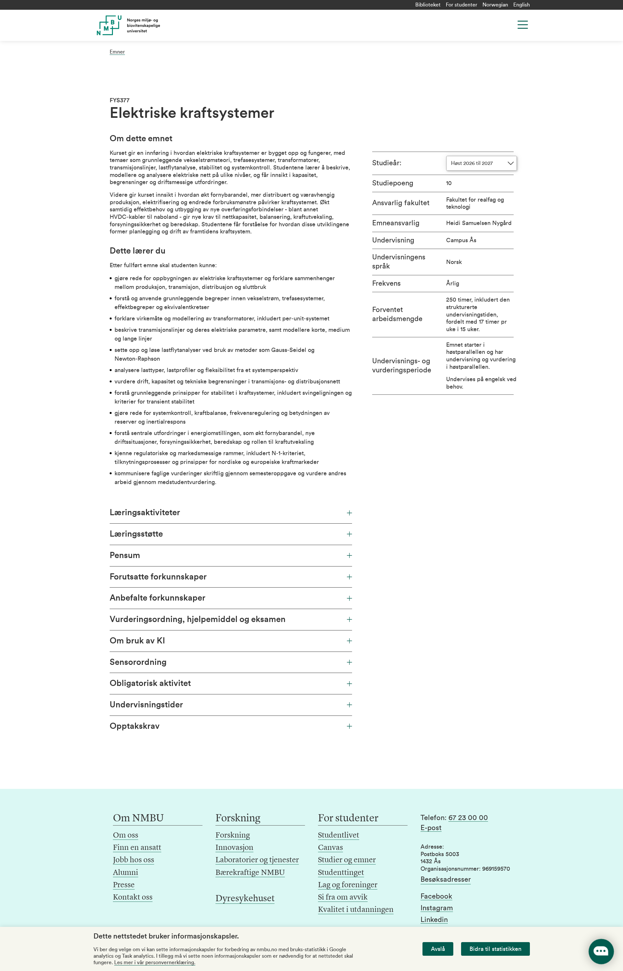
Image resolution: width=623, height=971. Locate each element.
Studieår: (386, 163)
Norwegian (495, 4)
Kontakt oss (133, 898)
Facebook (436, 896)
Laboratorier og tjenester (257, 860)
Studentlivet (338, 836)
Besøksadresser (446, 879)
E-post (431, 827)
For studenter (461, 4)
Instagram (437, 908)
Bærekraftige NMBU (250, 873)
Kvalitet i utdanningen (356, 910)
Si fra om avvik (343, 898)
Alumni (125, 873)
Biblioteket (428, 4)
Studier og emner (347, 860)
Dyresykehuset (245, 898)
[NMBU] (143, 25)
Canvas (330, 848)
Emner (117, 52)
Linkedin (434, 919)
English (521, 4)
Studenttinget (341, 873)
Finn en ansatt (137, 848)
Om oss (125, 836)
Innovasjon (234, 848)
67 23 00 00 (468, 817)
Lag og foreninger (347, 885)
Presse (124, 885)
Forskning (232, 836)
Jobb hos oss (133, 860)
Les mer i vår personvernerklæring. (154, 962)
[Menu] (523, 25)
